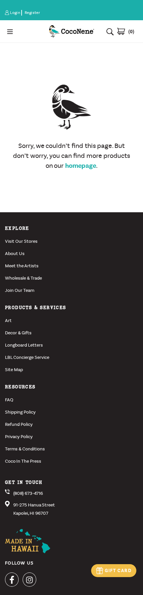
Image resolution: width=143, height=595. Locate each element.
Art (8, 320)
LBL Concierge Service (27, 357)
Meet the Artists (22, 266)
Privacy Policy (19, 436)
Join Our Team (19, 290)
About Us (15, 253)
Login (15, 13)
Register (32, 12)
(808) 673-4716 (28, 493)
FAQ (9, 400)
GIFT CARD (118, 570)
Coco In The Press (23, 461)
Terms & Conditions (25, 449)
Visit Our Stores (21, 241)
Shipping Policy (20, 412)
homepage (80, 166)
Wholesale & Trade (23, 278)
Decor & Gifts (18, 333)
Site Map (14, 369)
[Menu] (24, 31)
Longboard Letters (24, 345)
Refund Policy (19, 424)
